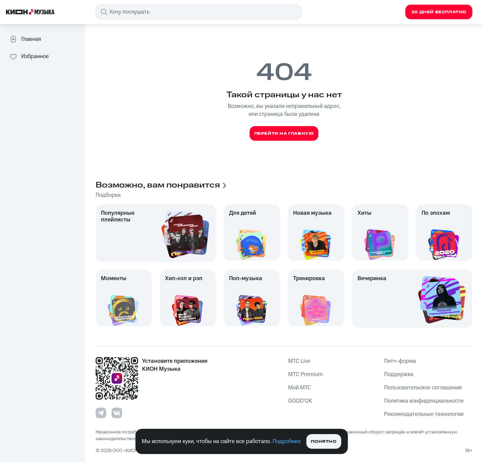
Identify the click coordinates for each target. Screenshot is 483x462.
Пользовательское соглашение (423, 388)
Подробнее (287, 441)
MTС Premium (305, 374)
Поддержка (398, 374)
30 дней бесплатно (438, 12)
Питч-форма (400, 361)
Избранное (35, 56)
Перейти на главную (284, 133)
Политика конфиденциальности (423, 401)
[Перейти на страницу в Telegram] (101, 413)
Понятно (323, 441)
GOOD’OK (300, 401)
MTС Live (299, 361)
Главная (31, 39)
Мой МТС (299, 388)
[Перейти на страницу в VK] (117, 413)
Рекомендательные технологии (423, 414)
